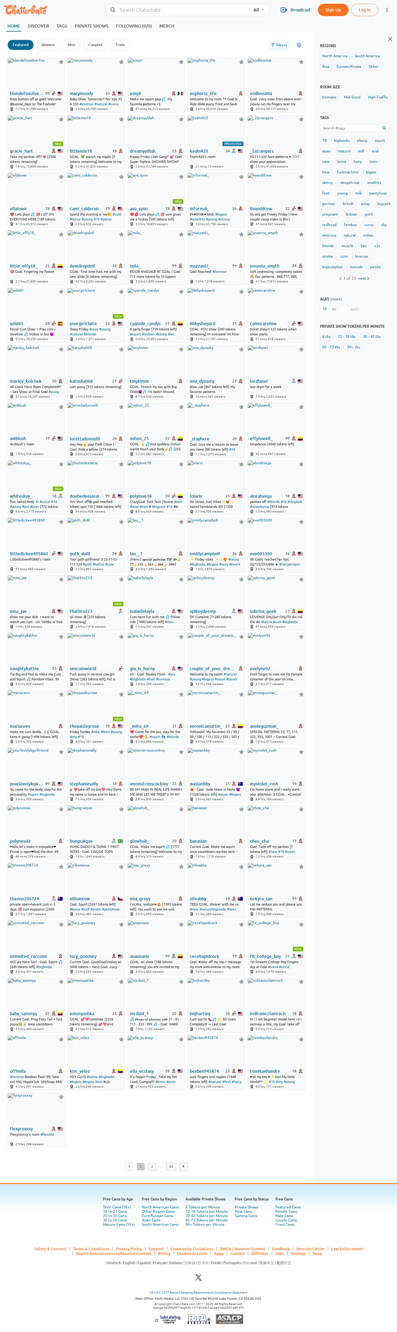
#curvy (113, 104)
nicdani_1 (139, 1013)
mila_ (135, 266)
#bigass (221, 214)
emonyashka (82, 1013)
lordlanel (259, 381)
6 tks (326, 336)
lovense (361, 256)
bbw (325, 172)
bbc (364, 246)
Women (48, 44)
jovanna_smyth (264, 266)
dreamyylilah (142, 151)
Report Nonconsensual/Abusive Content (113, 1253)
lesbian (351, 214)
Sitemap (298, 1253)
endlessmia (261, 93)
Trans (120, 44)
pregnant (330, 214)
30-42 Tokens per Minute (206, 1216)
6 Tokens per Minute (202, 1207)
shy (384, 225)
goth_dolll (80, 553)
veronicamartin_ (206, 726)
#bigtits (76, 1082)
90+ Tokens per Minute (205, 1224)
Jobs (279, 1253)
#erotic (95, 909)
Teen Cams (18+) (117, 1207)
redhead (329, 225)
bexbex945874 (204, 1071)
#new (178, 502)
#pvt (25, 507)
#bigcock (159, 507)
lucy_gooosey (83, 956)
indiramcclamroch (268, 1013)
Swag (317, 1253)
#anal (134, 507)
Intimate (329, 97)
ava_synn (139, 208)
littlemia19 (81, 151)
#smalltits (197, 219)
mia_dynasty (202, 381)
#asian (223, 794)
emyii (135, 93)
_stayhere (199, 438)
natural (350, 235)
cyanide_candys (145, 323)
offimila (18, 1071)
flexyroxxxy (21, 1128)
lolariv (196, 496)
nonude (356, 267)
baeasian (198, 841)
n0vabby (198, 898)
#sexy (93, 329)
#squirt (135, 334)
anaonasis (139, 956)
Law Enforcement (347, 1248)
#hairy (236, 1082)
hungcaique (81, 841)
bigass (371, 172)
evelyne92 (260, 668)
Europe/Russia (349, 66)
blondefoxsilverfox (27, 93)
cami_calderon (84, 208)
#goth (87, 564)
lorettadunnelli (85, 438)
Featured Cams (288, 1207)
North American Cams (160, 1207)
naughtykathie (24, 668)
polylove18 (141, 496)
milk (358, 193)
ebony (362, 140)
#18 (232, 449)
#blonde (90, 334)
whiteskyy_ (21, 496)
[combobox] (177, 10)
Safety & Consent (50, 1248)
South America (367, 56)
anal (375, 151)
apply (354, 309)
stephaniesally (84, 783)
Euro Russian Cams (157, 1216)
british (348, 204)
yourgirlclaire (83, 323)
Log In (365, 9)
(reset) (336, 299)
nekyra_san (261, 898)
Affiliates (260, 1253)
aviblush (18, 438)
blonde (328, 246)
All (256, 9)
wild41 (16, 323)
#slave (273, 967)
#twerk (234, 564)
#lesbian (148, 334)
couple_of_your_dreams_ (212, 668)
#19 (97, 219)
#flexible (47, 1134)
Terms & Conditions (91, 1248)
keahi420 (199, 151)
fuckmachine (348, 172)
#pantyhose (111, 909)
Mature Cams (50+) (119, 1224)
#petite (106, 219)
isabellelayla (142, 611)
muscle (347, 246)
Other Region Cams (158, 1211)
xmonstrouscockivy (149, 783)
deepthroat (350, 183)
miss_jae (18, 611)
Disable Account (192, 1253)
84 (171, 1166)
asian (326, 151)
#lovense (86, 104)
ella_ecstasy (142, 1071)
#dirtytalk (295, 502)
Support (156, 1248)
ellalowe (18, 208)
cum (344, 256)
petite (375, 267)
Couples (95, 44)
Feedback (281, 1248)
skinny (327, 183)
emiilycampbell (205, 553)
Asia (325, 66)
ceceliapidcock (204, 956)
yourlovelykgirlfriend (27, 783)
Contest (237, 1253)
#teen (34, 507)
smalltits (374, 183)
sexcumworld (83, 668)
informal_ (199, 208)
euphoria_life (203, 93)
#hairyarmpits (289, 564)
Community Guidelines (191, 1248)
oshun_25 (139, 438)
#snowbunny (259, 507)
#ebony (161, 334)
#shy (73, 737)
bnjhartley (200, 1013)
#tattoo (98, 564)
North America (334, 56)
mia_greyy (140, 898)
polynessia (20, 841)
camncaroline (263, 323)
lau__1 (136, 553)
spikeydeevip (203, 611)
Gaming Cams (246, 1216)
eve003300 (261, 553)
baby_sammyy (23, 1013)
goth (369, 214)
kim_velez (80, 1071)
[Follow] (61, 62)
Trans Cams (284, 1224)
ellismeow (80, 898)
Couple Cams (286, 1220)
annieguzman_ (264, 726)
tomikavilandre (265, 1071)
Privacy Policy (129, 1248)
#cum (144, 507)
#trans (160, 1082)
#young (87, 219)
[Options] (299, 45)
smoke (327, 256)
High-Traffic (378, 97)
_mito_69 (139, 726)
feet (326, 193)
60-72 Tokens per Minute (206, 1220)
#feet (151, 679)
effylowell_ (261, 438)
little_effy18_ (24, 266)
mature (344, 151)
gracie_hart (21, 151)
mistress (329, 235)
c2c (377, 246)
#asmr (171, 1082)
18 (324, 140)
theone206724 (24, 898)
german (328, 204)
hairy (358, 161)
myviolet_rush (264, 783)
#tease (220, 679)
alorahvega (261, 496)
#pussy (54, 392)
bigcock (383, 204)
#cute (117, 214)
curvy (369, 225)
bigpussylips (332, 267)
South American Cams (160, 1224)
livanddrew (261, 208)
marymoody (81, 93)
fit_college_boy (265, 956)
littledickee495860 (29, 553)
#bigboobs (198, 564)
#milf (85, 909)
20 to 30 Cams (115, 1216)
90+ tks (353, 347)
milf (361, 151)
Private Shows (246, 1207)
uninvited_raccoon (28, 956)
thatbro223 (81, 611)
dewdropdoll (82, 266)
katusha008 (81, 381)
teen (373, 161)
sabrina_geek (263, 611)
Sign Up (333, 9)
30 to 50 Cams (115, 1220)
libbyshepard (202, 323)
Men (71, 44)
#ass (171, 674)
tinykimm (139, 381)
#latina (75, 219)
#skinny (224, 219)
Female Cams (286, 1211)
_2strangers (262, 151)
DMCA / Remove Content (242, 1248)
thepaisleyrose (84, 726)
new (325, 161)
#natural (100, 104)
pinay (365, 204)
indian (368, 235)
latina (341, 161)
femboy (350, 225)
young (342, 193)
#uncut (45, 502)
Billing (164, 1253)
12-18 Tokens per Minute (206, 1211)
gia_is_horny (142, 668)
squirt (380, 140)
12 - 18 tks (346, 336)
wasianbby (200, 783)
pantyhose (378, 193)
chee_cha (259, 841)
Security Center (310, 1248)
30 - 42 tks (372, 336)
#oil (171, 334)
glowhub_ (139, 841)
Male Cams (284, 1216)
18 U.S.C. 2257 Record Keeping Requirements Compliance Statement (198, 1292)
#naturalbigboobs (212, 909)
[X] (198, 1279)
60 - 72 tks (331, 347)
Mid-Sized (352, 97)
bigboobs (342, 140)
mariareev (20, 726)
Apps (219, 1253)
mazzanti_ (200, 266)
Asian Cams (151, 1220)
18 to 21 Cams (115, 1211)
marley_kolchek (26, 381)
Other (373, 66)
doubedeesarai (84, 496)
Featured (21, 44)
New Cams (243, 1211)
